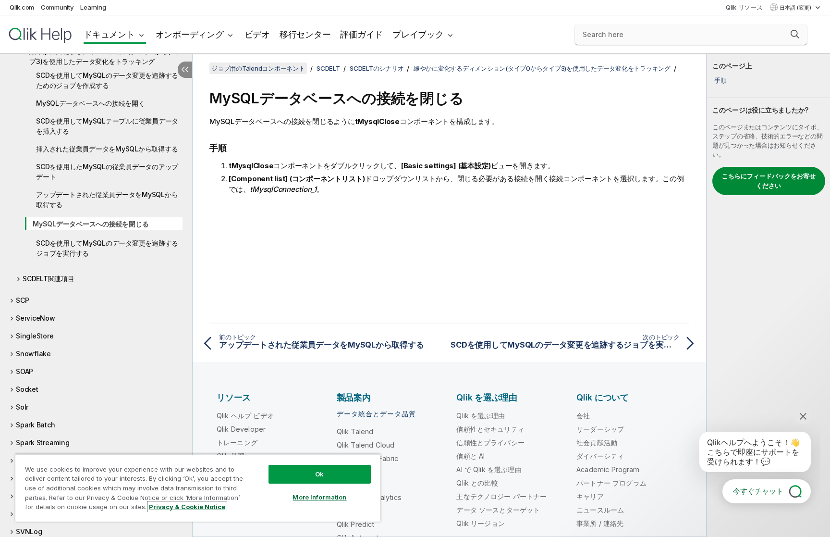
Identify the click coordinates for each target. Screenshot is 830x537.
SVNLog (29, 531)
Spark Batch (35, 425)
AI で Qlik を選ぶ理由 (488, 469)
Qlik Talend (355, 431)
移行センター (305, 34)
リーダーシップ (600, 429)
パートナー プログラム (611, 483)
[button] (795, 34)
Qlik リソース (744, 7)
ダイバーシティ (600, 456)
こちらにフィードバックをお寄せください (769, 180)
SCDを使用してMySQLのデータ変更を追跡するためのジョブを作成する (107, 80)
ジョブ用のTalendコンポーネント (258, 68)
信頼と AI (470, 456)
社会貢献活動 (596, 442)
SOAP (24, 371)
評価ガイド (361, 34)
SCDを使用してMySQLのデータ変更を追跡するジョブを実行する (107, 248)
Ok (319, 474)
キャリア (590, 496)
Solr (22, 407)
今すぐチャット (758, 491)
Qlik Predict (356, 524)
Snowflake (33, 354)
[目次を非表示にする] (185, 70)
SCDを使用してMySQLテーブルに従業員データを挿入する (107, 126)
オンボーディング (190, 34)
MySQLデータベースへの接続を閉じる (90, 224)
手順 (720, 80)
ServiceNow (35, 318)
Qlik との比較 (477, 483)
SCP (22, 300)
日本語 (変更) (796, 7)
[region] (197, 488)
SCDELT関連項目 (48, 279)
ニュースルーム (600, 510)
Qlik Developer (241, 429)
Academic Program (608, 469)
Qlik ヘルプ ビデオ (245, 416)
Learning (93, 7)
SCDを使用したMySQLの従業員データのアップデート (107, 171)
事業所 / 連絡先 (599, 523)
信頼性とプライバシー (490, 442)
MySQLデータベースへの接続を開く (90, 103)
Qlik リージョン (480, 523)
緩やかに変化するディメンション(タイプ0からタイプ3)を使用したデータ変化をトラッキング (105, 56)
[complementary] (768, 295)
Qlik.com (22, 7)
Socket (27, 389)
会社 (583, 416)
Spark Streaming (42, 442)
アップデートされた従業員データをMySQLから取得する (107, 199)
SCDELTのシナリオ (376, 68)
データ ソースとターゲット (498, 510)
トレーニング (237, 442)
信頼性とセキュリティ (490, 429)
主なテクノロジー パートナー (501, 496)
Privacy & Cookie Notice (187, 507)
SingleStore (34, 336)
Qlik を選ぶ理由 (480, 416)
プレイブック (418, 34)
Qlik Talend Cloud (366, 445)
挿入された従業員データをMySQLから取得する (107, 149)
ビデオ (257, 34)
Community (57, 7)
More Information (319, 497)
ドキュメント (109, 34)
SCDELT (328, 68)
